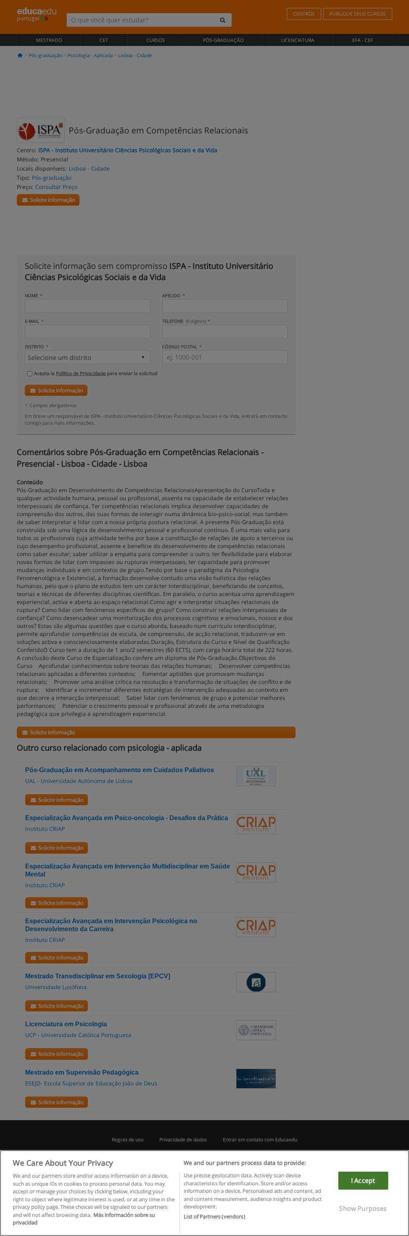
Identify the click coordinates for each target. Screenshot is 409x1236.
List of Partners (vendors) (214, 1216)
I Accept (363, 1180)
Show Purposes (363, 1208)
